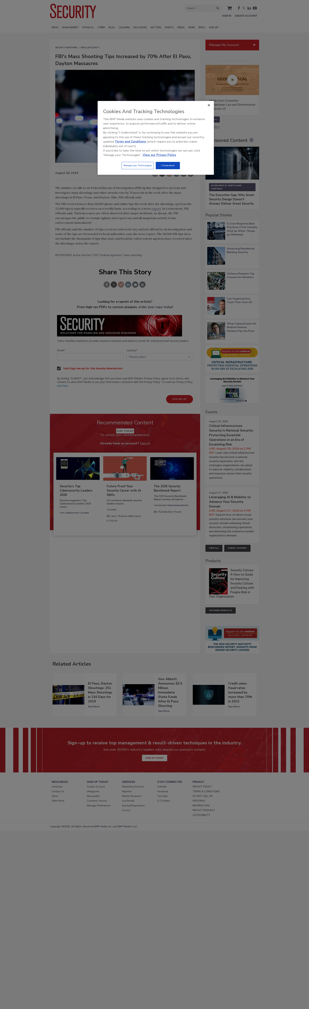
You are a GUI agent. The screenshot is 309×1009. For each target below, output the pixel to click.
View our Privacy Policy (159, 155)
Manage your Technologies (138, 165)
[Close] (209, 105)
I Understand (168, 165)
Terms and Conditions (130, 142)
